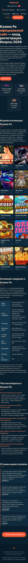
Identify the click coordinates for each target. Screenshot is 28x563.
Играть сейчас (6, 78)
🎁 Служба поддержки (8, 10)
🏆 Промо (23, 13)
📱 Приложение (6, 13)
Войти (8, 17)
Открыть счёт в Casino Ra (14, 534)
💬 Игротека (15, 13)
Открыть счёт (18, 17)
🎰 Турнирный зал (14, 6)
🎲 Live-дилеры (21, 10)
